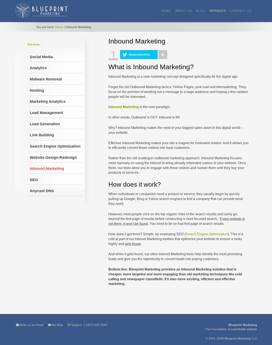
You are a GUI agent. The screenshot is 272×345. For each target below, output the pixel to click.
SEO (34, 180)
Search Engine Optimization (207, 234)
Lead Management (46, 113)
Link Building (42, 135)
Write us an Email (31, 325)
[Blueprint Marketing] (41, 17)
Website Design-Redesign (53, 157)
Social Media (41, 57)
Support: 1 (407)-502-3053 (88, 325)
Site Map (57, 325)
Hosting (37, 90)
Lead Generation (45, 124)
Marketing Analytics (48, 101)
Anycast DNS (42, 191)
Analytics (38, 68)
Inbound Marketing (47, 168)
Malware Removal (46, 79)
